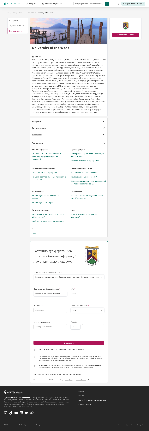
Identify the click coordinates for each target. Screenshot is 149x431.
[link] (45, 13)
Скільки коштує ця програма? (44, 172)
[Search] (107, 4)
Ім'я (73, 289)
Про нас (81, 396)
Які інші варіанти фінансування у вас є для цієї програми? (87, 196)
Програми (33, 4)
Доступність (141, 425)
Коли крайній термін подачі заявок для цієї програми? (87, 155)
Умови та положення (109, 425)
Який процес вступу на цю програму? (48, 221)
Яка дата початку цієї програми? (85, 161)
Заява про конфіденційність (71, 374)
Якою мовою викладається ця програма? (84, 215)
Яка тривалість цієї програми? (84, 177)
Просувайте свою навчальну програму (92, 400)
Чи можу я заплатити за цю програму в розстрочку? (49, 178)
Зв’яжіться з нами (84, 404)
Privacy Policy (69, 380)
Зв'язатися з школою (125, 35)
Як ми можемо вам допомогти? (47, 272)
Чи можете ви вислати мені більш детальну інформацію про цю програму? (46, 156)
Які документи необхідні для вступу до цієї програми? (48, 215)
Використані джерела (53, 4)
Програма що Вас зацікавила (46, 289)
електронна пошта (42, 322)
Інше (34, 233)
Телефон (75, 322)
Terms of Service (81, 380)
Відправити (69, 343)
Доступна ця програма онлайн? (84, 172)
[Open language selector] (119, 4)
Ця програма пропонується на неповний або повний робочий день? (88, 182)
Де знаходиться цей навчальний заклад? (46, 196)
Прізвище (38, 305)
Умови (58, 374)
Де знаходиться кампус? (42, 202)
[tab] (18, 20)
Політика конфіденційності (126, 425)
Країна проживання (80, 305)
